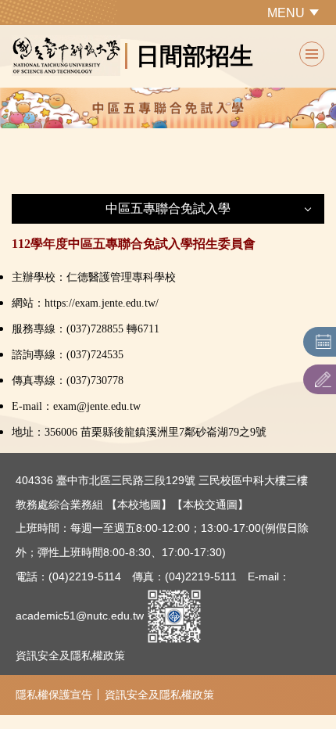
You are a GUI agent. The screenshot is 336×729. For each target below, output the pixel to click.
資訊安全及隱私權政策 (70, 655)
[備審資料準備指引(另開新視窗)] (323, 379)
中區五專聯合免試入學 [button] (168, 208)
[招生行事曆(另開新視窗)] (323, 341)
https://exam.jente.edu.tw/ (102, 303)
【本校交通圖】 (210, 504)
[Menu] (311, 53)
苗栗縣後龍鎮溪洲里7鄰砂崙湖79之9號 (173, 432)
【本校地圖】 (139, 504)
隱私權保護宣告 (54, 694)
